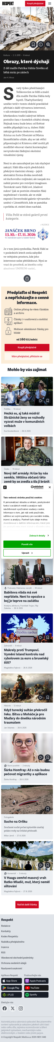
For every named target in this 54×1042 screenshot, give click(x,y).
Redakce (5, 926)
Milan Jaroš (9, 836)
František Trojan (27, 606)
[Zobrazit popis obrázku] (40, 44)
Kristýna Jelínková (11, 606)
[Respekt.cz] (8, 3)
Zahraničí (8, 646)
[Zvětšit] (27, 28)
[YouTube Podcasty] (36, 988)
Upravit (25, 552)
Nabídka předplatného (12, 941)
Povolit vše (27, 544)
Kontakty (6, 931)
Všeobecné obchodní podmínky (17, 957)
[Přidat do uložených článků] (48, 401)
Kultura (6, 55)
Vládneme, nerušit (24, 588)
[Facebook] (4, 1011)
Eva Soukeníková (11, 431)
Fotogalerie (9, 817)
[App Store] (11, 981)
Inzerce (5, 947)
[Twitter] (12, 1011)
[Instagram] (20, 1011)
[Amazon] (11, 995)
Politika (7, 409)
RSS (3, 952)
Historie (7, 706)
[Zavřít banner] (50, 487)
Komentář (11, 873)
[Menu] (50, 3)
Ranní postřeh (13, 766)
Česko (6, 469)
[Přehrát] (41, 401)
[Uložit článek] (33, 44)
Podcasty (11, 588)
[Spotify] (36, 995)
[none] (48, 44)
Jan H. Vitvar (8, 77)
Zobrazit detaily (37, 535)
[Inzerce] (27, 233)
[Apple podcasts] (36, 981)
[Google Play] (11, 988)
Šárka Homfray (10, 779)
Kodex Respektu (9, 936)
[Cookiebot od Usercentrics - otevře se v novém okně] (32, 487)
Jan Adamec (9, 728)
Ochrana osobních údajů (13, 963)
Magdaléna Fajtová (12, 668)
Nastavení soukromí (11, 968)
